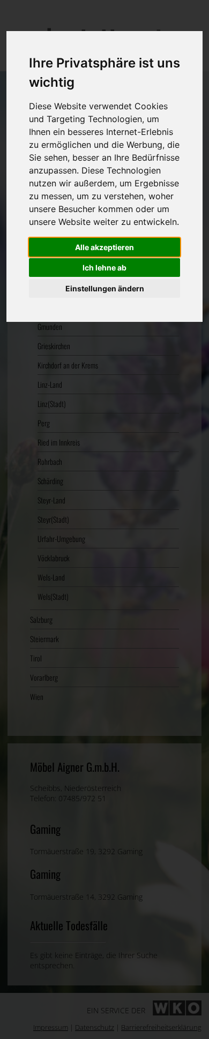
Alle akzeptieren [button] (104, 247)
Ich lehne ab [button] (104, 267)
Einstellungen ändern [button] (104, 288)
